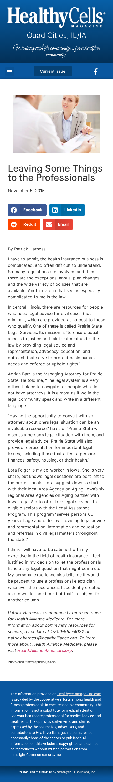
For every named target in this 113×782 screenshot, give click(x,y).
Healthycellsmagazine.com (79, 694)
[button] (9, 71)
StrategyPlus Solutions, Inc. (76, 772)
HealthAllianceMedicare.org (44, 650)
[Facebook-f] (95, 71)
